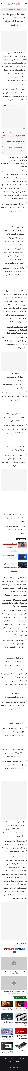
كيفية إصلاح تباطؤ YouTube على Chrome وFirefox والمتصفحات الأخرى (21, 1037)
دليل (9, 9)
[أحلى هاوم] (14, 3)
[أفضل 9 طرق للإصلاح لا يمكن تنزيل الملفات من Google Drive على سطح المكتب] (7, 1016)
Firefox (22, 89)
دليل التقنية (13, 9)
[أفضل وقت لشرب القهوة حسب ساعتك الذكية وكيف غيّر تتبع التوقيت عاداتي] (22, 545)
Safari (5, 56)
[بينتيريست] (12, 949)
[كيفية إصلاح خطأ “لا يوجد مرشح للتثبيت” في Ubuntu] (7, 1004)
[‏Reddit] (8, 949)
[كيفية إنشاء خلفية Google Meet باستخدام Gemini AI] (7, 1046)
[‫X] (19, 949)
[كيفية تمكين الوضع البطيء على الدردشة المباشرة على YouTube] (21, 1017)
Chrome (24, 60)
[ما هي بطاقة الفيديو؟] (21, 1045)
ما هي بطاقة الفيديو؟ (22, 1050)
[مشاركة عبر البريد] (4, 949)
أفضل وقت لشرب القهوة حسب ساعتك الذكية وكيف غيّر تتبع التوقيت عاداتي (10, 547)
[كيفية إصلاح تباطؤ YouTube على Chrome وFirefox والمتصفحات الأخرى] (21, 1031)
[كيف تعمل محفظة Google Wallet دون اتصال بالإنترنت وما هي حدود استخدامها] (7, 1031)
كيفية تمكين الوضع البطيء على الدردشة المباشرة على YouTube (21, 1024)
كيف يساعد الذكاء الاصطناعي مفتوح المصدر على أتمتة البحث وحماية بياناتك (10, 567)
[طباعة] (14, 952)
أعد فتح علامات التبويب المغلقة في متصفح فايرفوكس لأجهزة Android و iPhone (13, 135)
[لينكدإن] (15, 949)
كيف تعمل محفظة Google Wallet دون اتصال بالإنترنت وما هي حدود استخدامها (7, 1038)
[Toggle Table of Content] (23, 129)
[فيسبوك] (23, 949)
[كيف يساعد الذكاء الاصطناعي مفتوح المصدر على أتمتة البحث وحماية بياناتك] (22, 565)
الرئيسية (18, 9)
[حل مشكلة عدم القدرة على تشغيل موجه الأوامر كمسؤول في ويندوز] (22, 557)
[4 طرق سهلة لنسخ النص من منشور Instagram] (21, 1004)
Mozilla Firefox (21, 943)
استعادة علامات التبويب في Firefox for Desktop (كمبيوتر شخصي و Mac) (13, 150)
